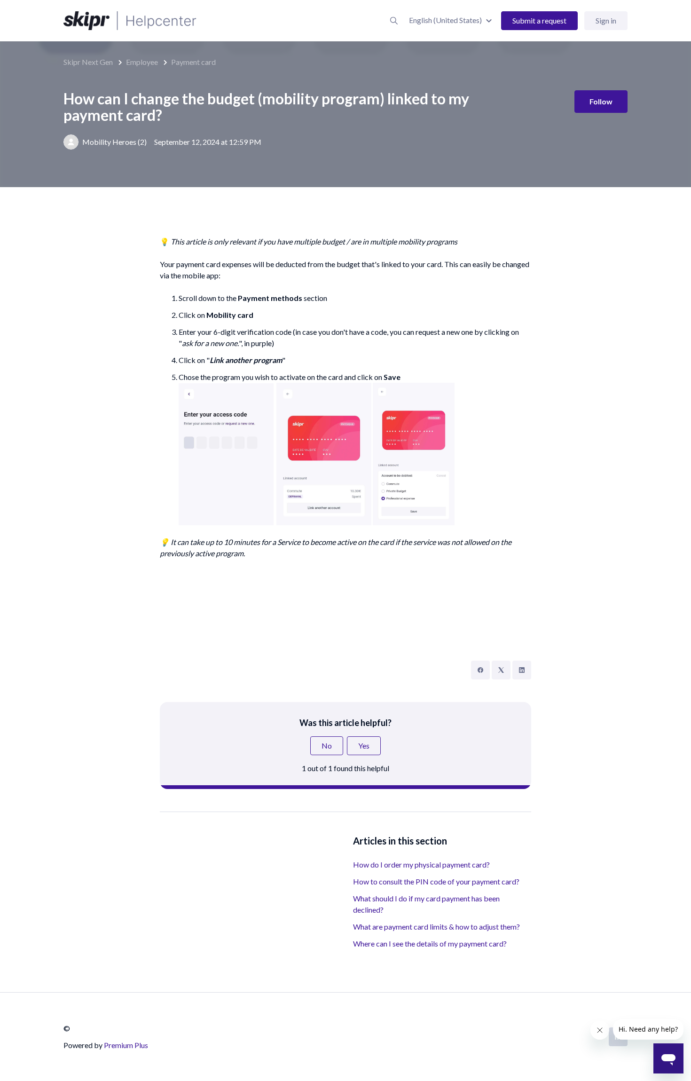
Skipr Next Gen (88, 61)
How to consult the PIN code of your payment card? (436, 881)
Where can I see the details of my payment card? (430, 943)
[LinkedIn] (521, 670)
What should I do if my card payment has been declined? (426, 904)
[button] (452, 20)
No (327, 745)
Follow (600, 101)
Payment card (193, 61)
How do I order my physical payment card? (421, 864)
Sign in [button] (606, 20)
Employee (142, 61)
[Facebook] (480, 670)
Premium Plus (126, 1045)
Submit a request (539, 20)
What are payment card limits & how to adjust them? (436, 926)
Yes (363, 745)
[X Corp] (501, 670)
